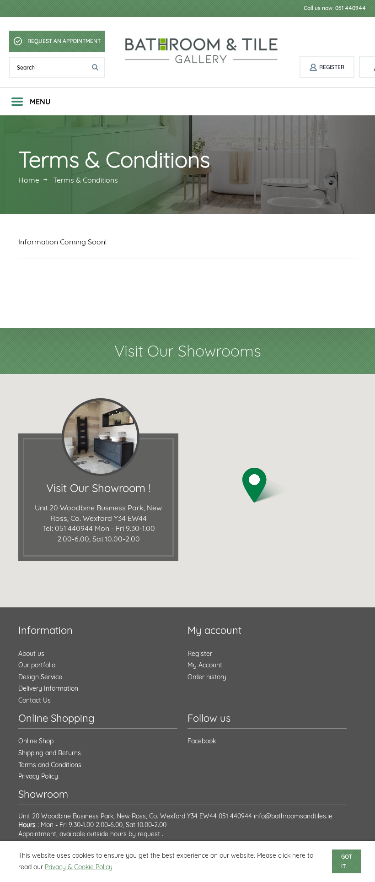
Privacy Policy (38, 776)
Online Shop (36, 741)
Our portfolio (36, 665)
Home (28, 179)
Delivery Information (48, 688)
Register (200, 653)
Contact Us (34, 700)
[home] (202, 51)
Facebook (202, 741)
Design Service (40, 677)
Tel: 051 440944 (67, 528)
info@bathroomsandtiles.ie (293, 816)
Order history (207, 677)
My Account (205, 665)
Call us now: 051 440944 (335, 8)
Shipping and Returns (49, 753)
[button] (266, 485)
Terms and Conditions (49, 765)
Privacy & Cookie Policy (78, 867)
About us (31, 653)
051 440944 (235, 816)
